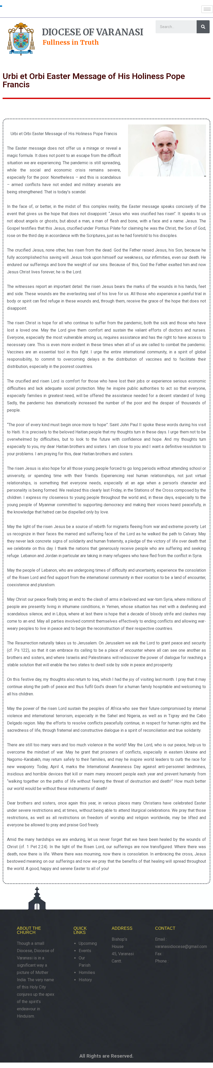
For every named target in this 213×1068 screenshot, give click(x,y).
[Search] (203, 26)
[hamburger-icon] (207, 9)
